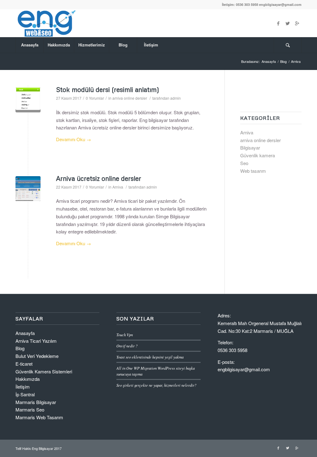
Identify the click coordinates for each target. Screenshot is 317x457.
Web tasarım (253, 171)
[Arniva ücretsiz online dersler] (28, 188)
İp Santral (25, 394)
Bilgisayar (250, 147)
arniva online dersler (129, 98)
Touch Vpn (124, 334)
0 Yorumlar (95, 98)
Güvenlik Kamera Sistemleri (43, 371)
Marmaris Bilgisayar (35, 402)
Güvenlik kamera (257, 155)
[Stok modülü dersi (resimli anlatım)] (28, 99)
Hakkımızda (27, 379)
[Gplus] (297, 23)
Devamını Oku (73, 139)
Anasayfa (269, 61)
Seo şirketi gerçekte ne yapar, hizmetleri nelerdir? (156, 385)
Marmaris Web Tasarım (39, 417)
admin (175, 98)
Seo (244, 163)
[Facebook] (278, 23)
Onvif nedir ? (126, 345)
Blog (283, 61)
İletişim (22, 386)
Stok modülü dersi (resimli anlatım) (107, 89)
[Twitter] (287, 23)
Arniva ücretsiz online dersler (98, 178)
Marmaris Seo (29, 409)
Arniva (117, 186)
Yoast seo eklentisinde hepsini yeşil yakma (150, 356)
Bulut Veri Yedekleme (37, 356)
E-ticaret (24, 363)
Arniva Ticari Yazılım (36, 340)
